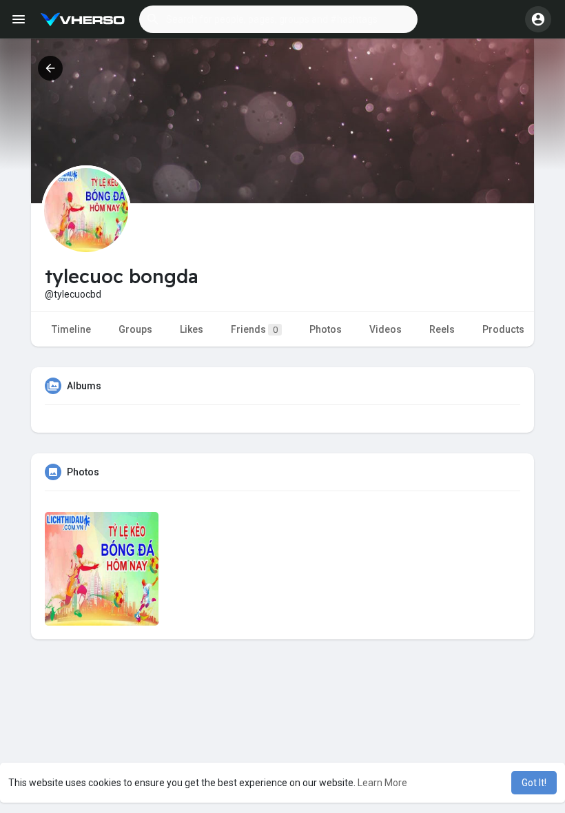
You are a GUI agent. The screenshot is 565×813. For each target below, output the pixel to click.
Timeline (71, 329)
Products (503, 329)
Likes (191, 329)
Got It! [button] (534, 782)
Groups (135, 329)
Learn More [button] (382, 782)
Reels (442, 329)
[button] (278, 19)
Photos (325, 329)
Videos (385, 329)
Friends (254, 329)
